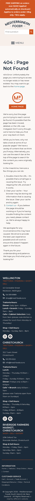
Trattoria (12, 468)
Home (4, 468)
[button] (17, 42)
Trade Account (20, 479)
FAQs (20, 482)
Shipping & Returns (9, 482)
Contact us (11, 205)
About (30, 468)
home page (19, 86)
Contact (6, 471)
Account (10, 479)
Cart (3, 479)
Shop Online (21, 468)
